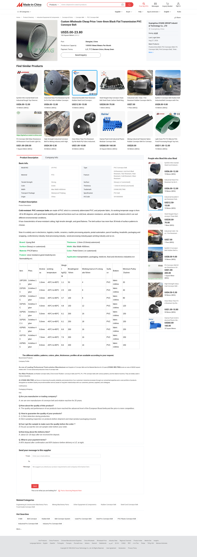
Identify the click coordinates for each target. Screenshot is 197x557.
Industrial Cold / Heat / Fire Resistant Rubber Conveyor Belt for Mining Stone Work (172, 232)
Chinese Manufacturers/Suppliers (71, 540)
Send (35, 486)
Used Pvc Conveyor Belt (83, 519)
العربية (111, 543)
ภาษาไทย (136, 543)
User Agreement (111, 548)
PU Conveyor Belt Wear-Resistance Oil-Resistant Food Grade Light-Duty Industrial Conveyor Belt (172, 266)
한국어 (117, 543)
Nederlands (102, 543)
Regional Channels (125, 540)
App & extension (152, 12)
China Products (54, 540)
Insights (156, 540)
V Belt (20, 519)
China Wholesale (89, 540)
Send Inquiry (81, 55)
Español (52, 543)
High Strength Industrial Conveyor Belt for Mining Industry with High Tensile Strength (172, 285)
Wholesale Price (102, 540)
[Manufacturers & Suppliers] (28, 4)
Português (60, 543)
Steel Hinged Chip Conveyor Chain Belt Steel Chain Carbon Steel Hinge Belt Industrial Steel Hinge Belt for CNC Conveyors (172, 215)
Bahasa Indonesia (161, 543)
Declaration (122, 548)
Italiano (87, 543)
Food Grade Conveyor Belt (25, 507)
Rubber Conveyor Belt (108, 504)
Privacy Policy (132, 548)
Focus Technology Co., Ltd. (83, 548)
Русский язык (78, 543)
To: (29, 461)
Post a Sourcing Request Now (70, 490)
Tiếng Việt (150, 543)
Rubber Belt (46, 519)
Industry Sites (113, 540)
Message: (26, 467)
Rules (179, 12)
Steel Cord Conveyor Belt (129, 504)
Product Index (138, 540)
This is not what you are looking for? (44, 490)
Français (68, 543)
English (45, 543)
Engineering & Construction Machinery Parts (32, 504)
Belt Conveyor (32, 519)
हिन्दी (129, 543)
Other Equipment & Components (85, 504)
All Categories (24, 12)
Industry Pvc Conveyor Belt (52, 524)
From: (27, 456)
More (150, 52)
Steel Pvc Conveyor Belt (104, 519)
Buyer (128, 12)
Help (139, 12)
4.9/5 (156, 33)
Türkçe (143, 543)
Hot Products (43, 540)
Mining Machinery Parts (60, 504)
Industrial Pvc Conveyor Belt (28, 524)
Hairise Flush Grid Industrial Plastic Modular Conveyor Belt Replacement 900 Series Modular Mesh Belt (172, 319)
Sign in (178, 6)
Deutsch (94, 543)
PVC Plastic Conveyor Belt (127, 519)
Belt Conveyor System (62, 519)
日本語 (123, 543)
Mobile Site (148, 540)
